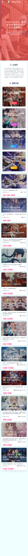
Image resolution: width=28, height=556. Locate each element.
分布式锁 (14, 89)
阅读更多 (14, 103)
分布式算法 (23, 266)
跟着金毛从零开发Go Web (20, 390)
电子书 (14, 133)
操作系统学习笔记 (22, 364)
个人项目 (14, 154)
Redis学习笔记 (14, 111)
